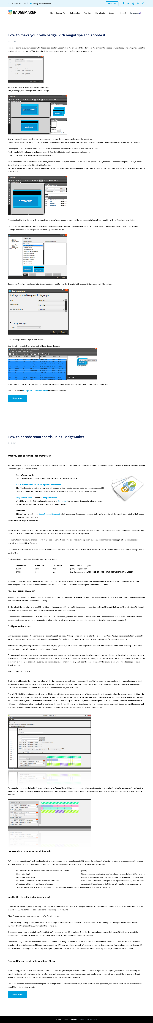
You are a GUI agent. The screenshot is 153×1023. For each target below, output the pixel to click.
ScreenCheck (63, 501)
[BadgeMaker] (22, 12)
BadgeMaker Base (24, 497)
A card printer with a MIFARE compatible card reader (38, 484)
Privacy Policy (92, 1019)
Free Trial (112, 4)
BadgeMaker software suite (50, 514)
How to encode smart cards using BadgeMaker (46, 437)
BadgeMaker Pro (50, 497)
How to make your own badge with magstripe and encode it (56, 35)
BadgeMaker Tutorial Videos (35, 390)
